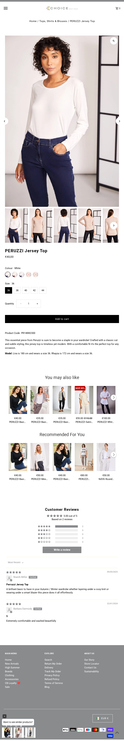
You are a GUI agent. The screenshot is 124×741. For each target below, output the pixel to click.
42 (34, 290)
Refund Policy (52, 679)
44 (42, 290)
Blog (47, 687)
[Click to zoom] (113, 40)
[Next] (119, 121)
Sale (7, 687)
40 (25, 290)
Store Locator (91, 663)
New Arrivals (12, 663)
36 (8, 290)
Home (33, 21)
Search (48, 659)
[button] (44, 526)
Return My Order (53, 663)
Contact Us (90, 667)
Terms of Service (54, 683)
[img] (13, 572)
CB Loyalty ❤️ (12, 683)
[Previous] (4, 121)
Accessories (12, 679)
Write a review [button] (62, 549)
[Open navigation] (23, 8)
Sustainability (91, 671)
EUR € (104, 718)
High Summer (12, 667)
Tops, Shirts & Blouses (53, 21)
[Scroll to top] (117, 732)
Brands (8, 671)
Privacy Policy (52, 675)
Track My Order (53, 671)
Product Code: (12, 333)
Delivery (49, 667)
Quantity (9, 303)
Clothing (9, 675)
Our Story (89, 659)
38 (17, 290)
